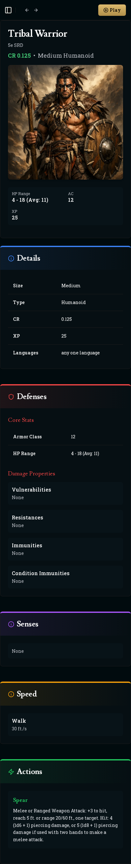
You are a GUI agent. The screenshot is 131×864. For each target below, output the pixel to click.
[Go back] (27, 10)
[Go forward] (36, 10)
